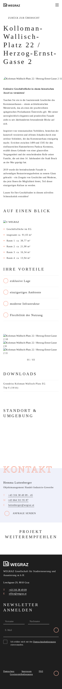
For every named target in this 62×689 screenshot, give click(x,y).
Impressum (27, 671)
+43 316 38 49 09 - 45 (20, 495)
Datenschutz (8, 671)
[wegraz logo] (11, 5)
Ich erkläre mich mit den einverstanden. (33, 643)
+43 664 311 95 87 (18, 500)
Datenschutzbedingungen (44, 642)
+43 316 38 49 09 (17, 590)
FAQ (41, 671)
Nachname (35, 621)
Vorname (9, 621)
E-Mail (8, 630)
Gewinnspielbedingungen (21, 674)
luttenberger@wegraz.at (21, 505)
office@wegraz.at (17, 593)
